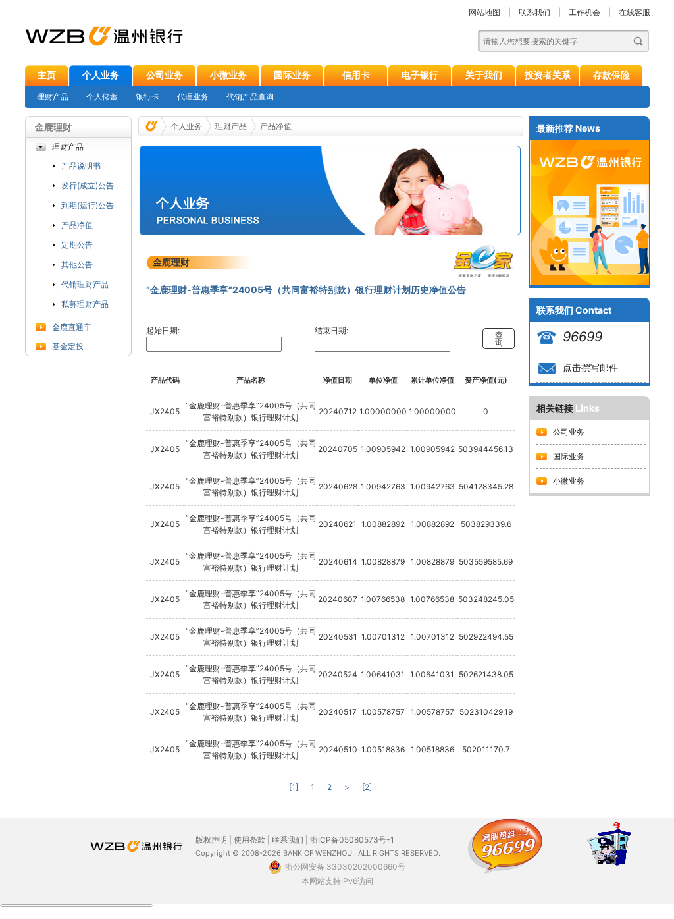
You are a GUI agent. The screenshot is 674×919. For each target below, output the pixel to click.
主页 (47, 74)
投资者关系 (548, 74)
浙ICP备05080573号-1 (352, 840)
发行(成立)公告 (87, 185)
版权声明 (211, 840)
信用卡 (356, 74)
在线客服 (634, 12)
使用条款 (249, 840)
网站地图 (484, 12)
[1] (293, 787)
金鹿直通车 (71, 327)
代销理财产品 (85, 284)
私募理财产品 (85, 304)
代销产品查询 (250, 96)
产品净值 (77, 225)
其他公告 (77, 264)
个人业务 (100, 74)
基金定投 (68, 346)
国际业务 (292, 74)
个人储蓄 (102, 96)
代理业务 (193, 96)
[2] (367, 787)
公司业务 (164, 74)
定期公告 (77, 245)
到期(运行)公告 (87, 205)
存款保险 (611, 74)
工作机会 (584, 12)
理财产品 (52, 96)
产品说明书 (81, 166)
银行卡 (147, 96)
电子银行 (420, 74)
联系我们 (534, 12)
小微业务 (228, 74)
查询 (499, 338)
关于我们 (483, 74)
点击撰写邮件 (590, 367)
